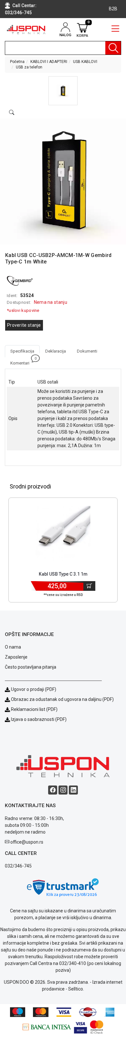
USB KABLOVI (85, 61)
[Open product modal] (11, 112)
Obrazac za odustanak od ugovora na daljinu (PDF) (62, 699)
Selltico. (76, 988)
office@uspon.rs (26, 842)
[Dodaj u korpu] (89, 586)
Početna (17, 61)
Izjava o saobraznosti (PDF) (39, 719)
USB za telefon (29, 67)
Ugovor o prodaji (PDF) (33, 689)
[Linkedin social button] (73, 790)
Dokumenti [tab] (87, 351)
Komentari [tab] (22, 361)
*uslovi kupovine (23, 310)
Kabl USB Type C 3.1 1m (63, 574)
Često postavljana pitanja (30, 667)
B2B (113, 8)
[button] (63, 90)
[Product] (63, 533)
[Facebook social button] (52, 790)
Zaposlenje (16, 657)
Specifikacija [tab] (22, 351)
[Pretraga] (113, 48)
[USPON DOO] (26, 29)
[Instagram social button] (63, 790)
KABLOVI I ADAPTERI (48, 61)
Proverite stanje (24, 325)
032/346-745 (18, 12)
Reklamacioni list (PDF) (34, 709)
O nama (13, 647)
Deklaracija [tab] (55, 351)
